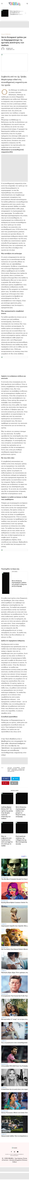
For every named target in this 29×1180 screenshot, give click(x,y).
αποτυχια (9, 767)
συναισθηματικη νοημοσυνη (17, 770)
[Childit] (14, 4)
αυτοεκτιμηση (16, 767)
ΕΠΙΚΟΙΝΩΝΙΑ (9, 1158)
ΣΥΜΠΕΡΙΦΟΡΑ (7, 34)
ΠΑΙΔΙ (2, 34)
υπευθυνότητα (10, 771)
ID (2, 1158)
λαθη (8, 770)
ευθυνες (23, 767)
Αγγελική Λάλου (9, 48)
